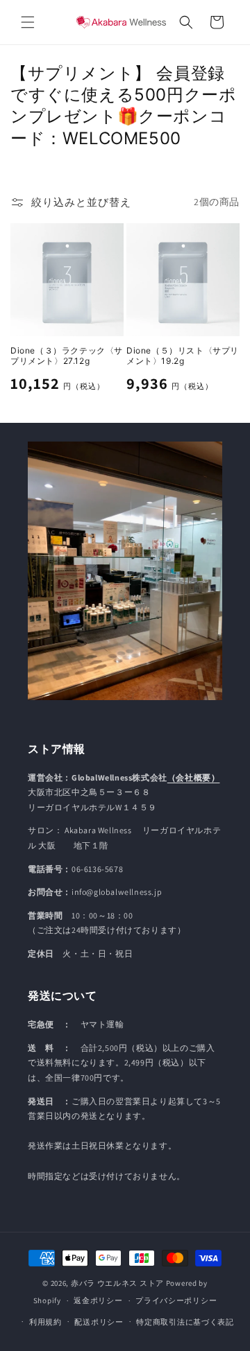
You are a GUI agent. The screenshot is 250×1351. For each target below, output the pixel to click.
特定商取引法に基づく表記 (184, 1322)
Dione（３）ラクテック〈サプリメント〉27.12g (66, 356)
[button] (27, 22)
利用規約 (45, 1322)
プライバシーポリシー (176, 1300)
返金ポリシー (98, 1300)
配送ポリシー (98, 1322)
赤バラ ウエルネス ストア (117, 1283)
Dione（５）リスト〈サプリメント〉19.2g (182, 356)
